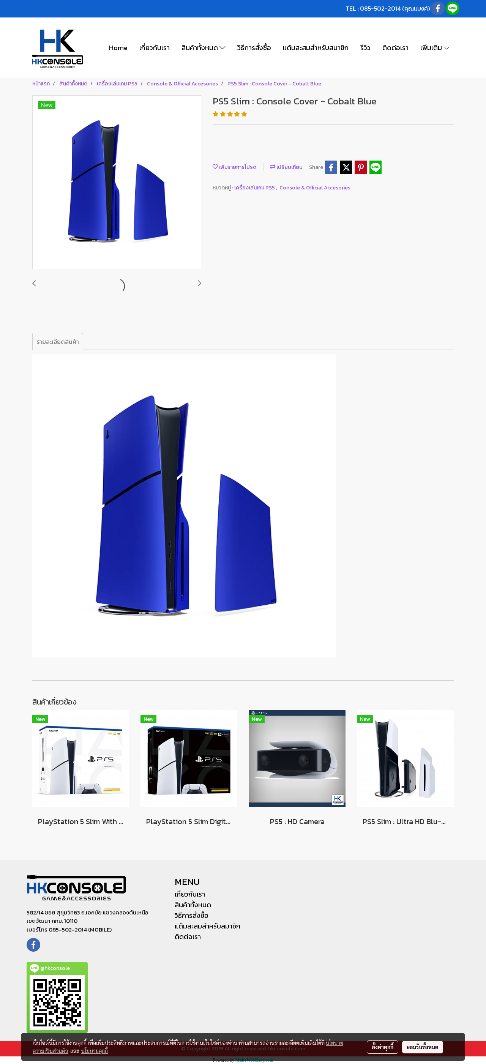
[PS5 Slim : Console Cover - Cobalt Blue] (117, 183)
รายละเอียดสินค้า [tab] (57, 341)
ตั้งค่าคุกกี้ (382, 1047)
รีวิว (365, 48)
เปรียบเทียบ (289, 167)
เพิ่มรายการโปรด (237, 167)
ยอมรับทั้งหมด (423, 1047)
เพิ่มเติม (431, 48)
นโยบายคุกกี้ (94, 1050)
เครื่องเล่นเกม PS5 (255, 188)
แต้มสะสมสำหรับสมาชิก (316, 48)
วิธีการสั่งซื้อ (254, 48)
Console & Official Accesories (314, 188)
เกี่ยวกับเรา (154, 48)
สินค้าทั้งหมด (200, 48)
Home (118, 48)
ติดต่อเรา (395, 48)
